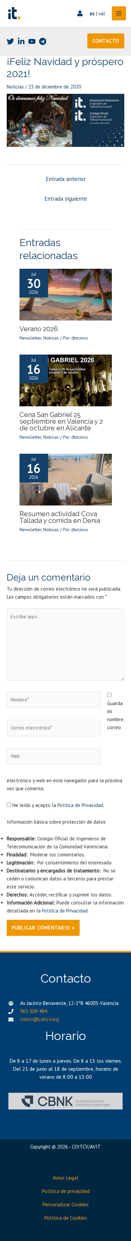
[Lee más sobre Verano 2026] (65, 294)
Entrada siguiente (65, 198)
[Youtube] (32, 41)
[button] (106, 40)
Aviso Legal (65, 1177)
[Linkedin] (21, 41)
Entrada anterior (66, 179)
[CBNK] (65, 1101)
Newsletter (30, 338)
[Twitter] (10, 41)
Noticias (15, 86)
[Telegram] (42, 41)
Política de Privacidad (80, 805)
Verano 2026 (38, 329)
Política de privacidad (66, 1191)
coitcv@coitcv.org (39, 1019)
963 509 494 (33, 1011)
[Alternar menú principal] (119, 13)
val (101, 13)
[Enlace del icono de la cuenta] (80, 13)
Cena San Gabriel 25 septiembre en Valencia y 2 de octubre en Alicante (61, 421)
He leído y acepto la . (57, 805)
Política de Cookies (65, 1217)
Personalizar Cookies (65, 1204)
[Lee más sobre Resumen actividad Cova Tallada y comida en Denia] (65, 479)
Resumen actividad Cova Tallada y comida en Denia (59, 517)
